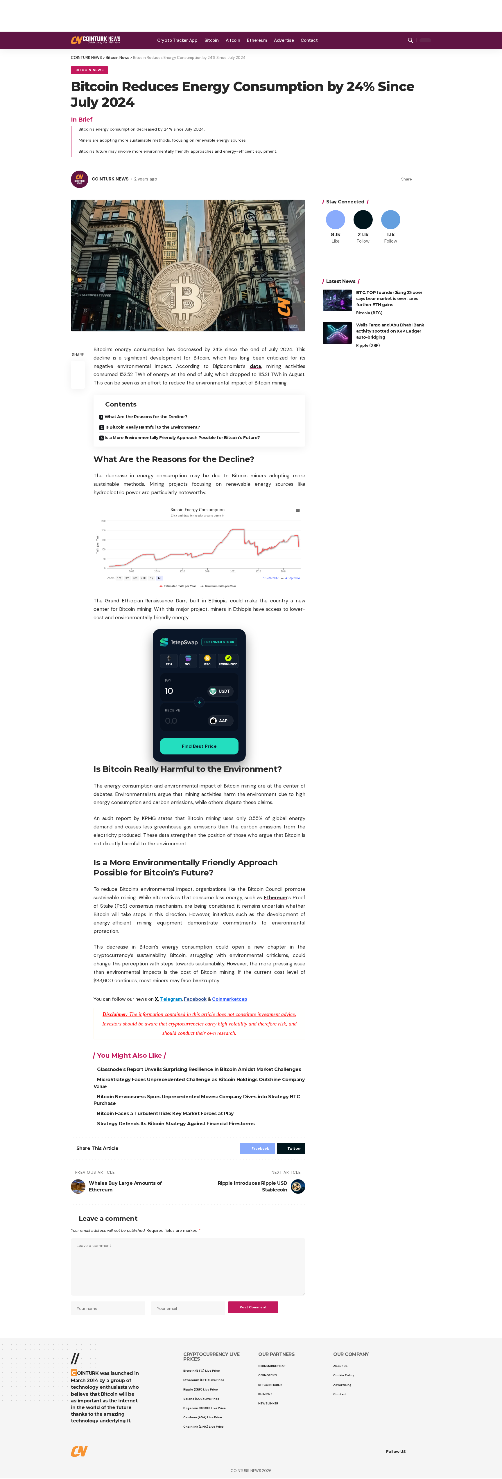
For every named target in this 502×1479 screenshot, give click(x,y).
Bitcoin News (89, 70)
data (255, 366)
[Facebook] (386, 40)
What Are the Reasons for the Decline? (146, 416)
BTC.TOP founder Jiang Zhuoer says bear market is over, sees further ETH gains (389, 298)
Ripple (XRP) (368, 345)
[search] (410, 40)
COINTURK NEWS (110, 179)
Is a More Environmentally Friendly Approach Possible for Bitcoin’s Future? (182, 437)
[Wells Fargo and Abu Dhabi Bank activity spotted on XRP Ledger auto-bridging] (337, 333)
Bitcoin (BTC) (369, 312)
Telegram (171, 999)
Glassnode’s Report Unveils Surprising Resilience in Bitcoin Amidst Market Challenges (200, 1069)
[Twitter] (393, 40)
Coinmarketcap (229, 999)
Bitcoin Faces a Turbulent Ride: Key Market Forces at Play (166, 1113)
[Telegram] (401, 40)
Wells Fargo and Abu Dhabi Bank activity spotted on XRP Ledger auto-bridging (390, 331)
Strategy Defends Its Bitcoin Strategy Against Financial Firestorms (176, 1123)
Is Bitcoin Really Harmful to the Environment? (152, 427)
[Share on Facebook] (418, 179)
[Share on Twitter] (427, 179)
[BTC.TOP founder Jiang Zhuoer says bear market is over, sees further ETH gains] (337, 300)
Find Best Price (199, 746)
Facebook (195, 999)
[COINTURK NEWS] (95, 40)
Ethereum (275, 897)
